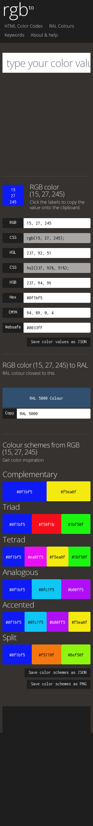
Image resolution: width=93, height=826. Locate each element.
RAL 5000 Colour (46, 398)
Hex (13, 297)
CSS (13, 237)
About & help (44, 35)
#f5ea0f (68, 492)
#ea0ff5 (35, 557)
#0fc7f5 (46, 589)
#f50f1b (46, 524)
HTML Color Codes (23, 26)
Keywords (14, 35)
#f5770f (46, 655)
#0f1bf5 (24, 492)
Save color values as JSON (59, 341)
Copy (9, 413)
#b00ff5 (76, 589)
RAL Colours (61, 26)
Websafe (13, 327)
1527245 (13, 196)
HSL (13, 252)
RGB (13, 222)
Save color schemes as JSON (58, 672)
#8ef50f (76, 655)
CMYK (13, 312)
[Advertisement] (46, 124)
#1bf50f (76, 524)
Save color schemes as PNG (59, 684)
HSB (13, 282)
